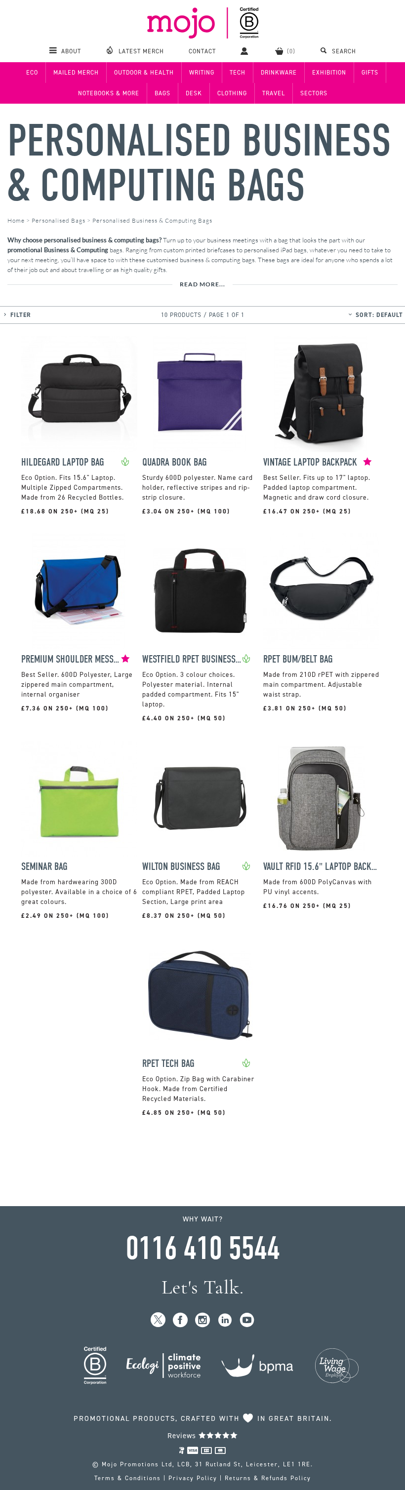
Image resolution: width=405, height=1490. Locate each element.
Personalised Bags (58, 220)
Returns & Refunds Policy (268, 1478)
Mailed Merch (76, 73)
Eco (32, 73)
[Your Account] (245, 50)
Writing (201, 73)
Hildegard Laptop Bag (62, 462)
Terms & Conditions (127, 1478)
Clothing (232, 93)
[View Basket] (285, 50)
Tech (237, 73)
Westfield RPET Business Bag (192, 659)
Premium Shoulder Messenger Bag (71, 659)
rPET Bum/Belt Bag (298, 659)
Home (16, 220)
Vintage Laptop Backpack (310, 462)
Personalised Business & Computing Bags (199, 163)
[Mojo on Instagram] (202, 1320)
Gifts (370, 73)
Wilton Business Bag (181, 867)
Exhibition (329, 73)
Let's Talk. (203, 1287)
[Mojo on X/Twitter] (158, 1320)
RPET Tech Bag (168, 1064)
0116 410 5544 (202, 1248)
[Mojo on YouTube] (247, 1320)
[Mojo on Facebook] (180, 1320)
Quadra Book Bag (174, 462)
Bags (162, 93)
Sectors (313, 93)
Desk (194, 93)
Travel (273, 93)
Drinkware (279, 73)
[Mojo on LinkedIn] (225, 1320)
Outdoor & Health (144, 73)
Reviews (183, 1436)
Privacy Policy (192, 1478)
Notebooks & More (108, 93)
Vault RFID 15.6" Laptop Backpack (321, 867)
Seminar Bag (44, 867)
